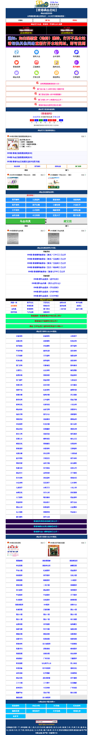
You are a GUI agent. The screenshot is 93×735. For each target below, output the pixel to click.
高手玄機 (36, 205)
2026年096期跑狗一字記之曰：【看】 (22, 175)
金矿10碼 (79, 309)
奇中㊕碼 (79, 302)
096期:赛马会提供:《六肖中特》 (47, 292)
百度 (54, 721)
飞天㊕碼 (30, 312)
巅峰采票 (15, 711)
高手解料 (15, 200)
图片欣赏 (77, 215)
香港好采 (46, 306)
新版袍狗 (56, 200)
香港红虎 (77, 711)
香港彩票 (30, 306)
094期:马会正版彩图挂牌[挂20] (19, 157)
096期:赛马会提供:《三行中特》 (47, 296)
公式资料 (36, 210)
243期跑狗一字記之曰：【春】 (61, 175)
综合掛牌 (17, 166)
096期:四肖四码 (15, 543)
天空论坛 (46, 302)
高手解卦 (37, 166)
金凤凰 (13, 309)
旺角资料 (77, 706)
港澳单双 (46, 312)
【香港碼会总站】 (46, 10)
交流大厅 (56, 215)
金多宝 (15, 716)
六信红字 (77, 205)
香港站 (75, 20)
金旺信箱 (15, 215)
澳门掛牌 (78, 166)
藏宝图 (68, 221)
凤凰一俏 (14, 302)
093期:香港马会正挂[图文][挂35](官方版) (23, 162)
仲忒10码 (36, 706)
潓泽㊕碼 (63, 306)
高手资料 (15, 205)
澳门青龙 (46, 309)
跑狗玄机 (56, 67)
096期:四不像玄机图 (57, 543)
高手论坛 (30, 302)
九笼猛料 (36, 200)
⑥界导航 (14, 312)
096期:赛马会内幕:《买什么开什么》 (46, 283)
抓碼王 (79, 306)
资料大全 (36, 56)
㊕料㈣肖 (63, 302)
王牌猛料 (76, 77)
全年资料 (56, 56)
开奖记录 (36, 77)
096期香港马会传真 (16, 231)
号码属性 (76, 56)
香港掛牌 (16, 67)
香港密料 (30, 309)
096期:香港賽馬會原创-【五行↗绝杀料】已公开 (46, 267)
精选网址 (56, 77)
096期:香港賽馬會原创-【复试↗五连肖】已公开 (46, 263)
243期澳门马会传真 (57, 231)
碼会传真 (16, 77)
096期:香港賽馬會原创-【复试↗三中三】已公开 (46, 255)
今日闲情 (36, 215)
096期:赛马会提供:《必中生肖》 (47, 279)
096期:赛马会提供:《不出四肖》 (47, 287)
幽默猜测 (56, 210)
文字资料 (15, 210)
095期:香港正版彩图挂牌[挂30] (20, 136)
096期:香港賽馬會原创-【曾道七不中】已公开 (46, 272)
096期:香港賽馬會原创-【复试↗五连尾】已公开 (46, 259)
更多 (82, 136)
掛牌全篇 (58, 166)
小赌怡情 (56, 205)
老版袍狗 (77, 200)
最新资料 (16, 56)
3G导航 (56, 706)
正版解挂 (36, 67)
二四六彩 (63, 309)
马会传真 (25, 221)
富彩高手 (36, 711)
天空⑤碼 (56, 711)
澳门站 (47, 20)
